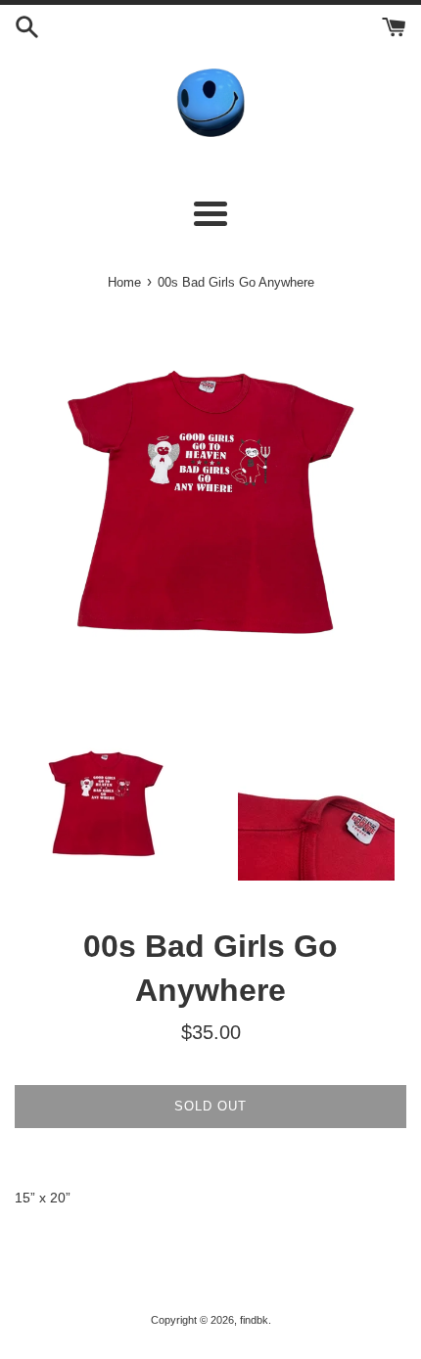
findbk (254, 1320)
